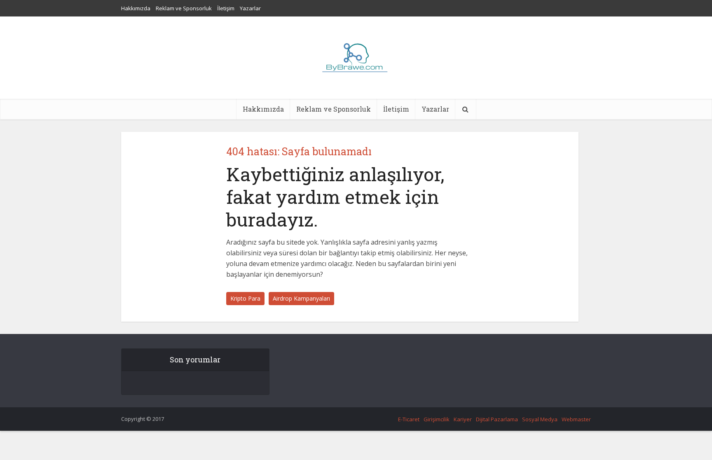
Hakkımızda (135, 8)
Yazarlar (250, 8)
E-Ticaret (408, 419)
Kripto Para (245, 298)
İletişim (225, 8)
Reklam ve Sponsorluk (184, 8)
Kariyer (463, 419)
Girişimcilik (437, 419)
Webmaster (576, 419)
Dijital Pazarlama (497, 419)
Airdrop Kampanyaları (301, 298)
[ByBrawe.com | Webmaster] (356, 57)
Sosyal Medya (539, 419)
